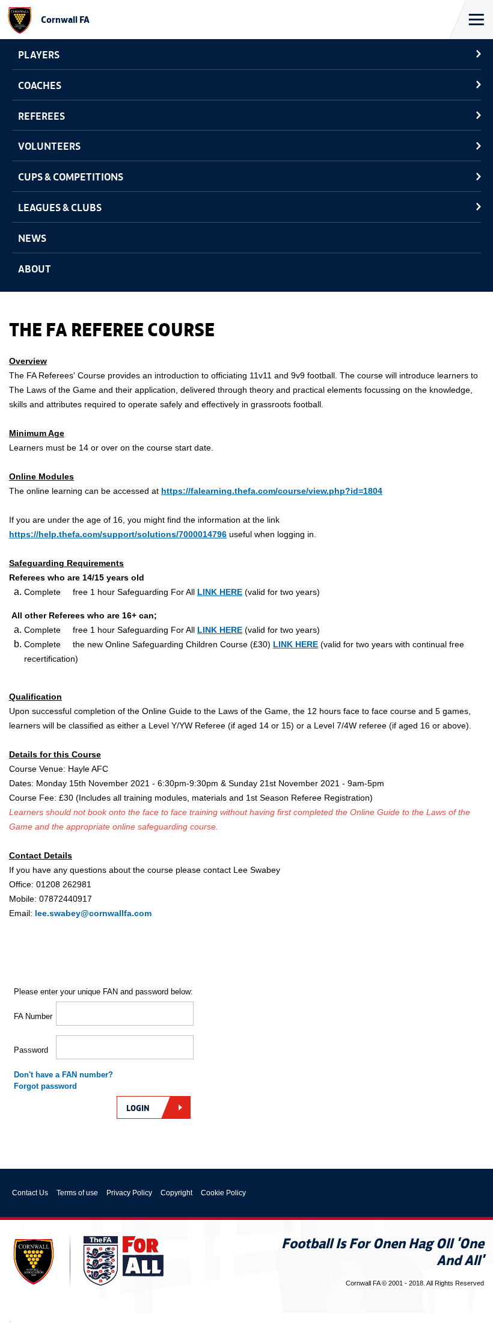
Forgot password (45, 1086)
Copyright (176, 1193)
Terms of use (77, 1193)
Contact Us (30, 1193)
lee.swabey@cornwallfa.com (93, 913)
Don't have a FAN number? (63, 1074)
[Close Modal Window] (10, 1321)
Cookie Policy (223, 1193)
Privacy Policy (129, 1193)
